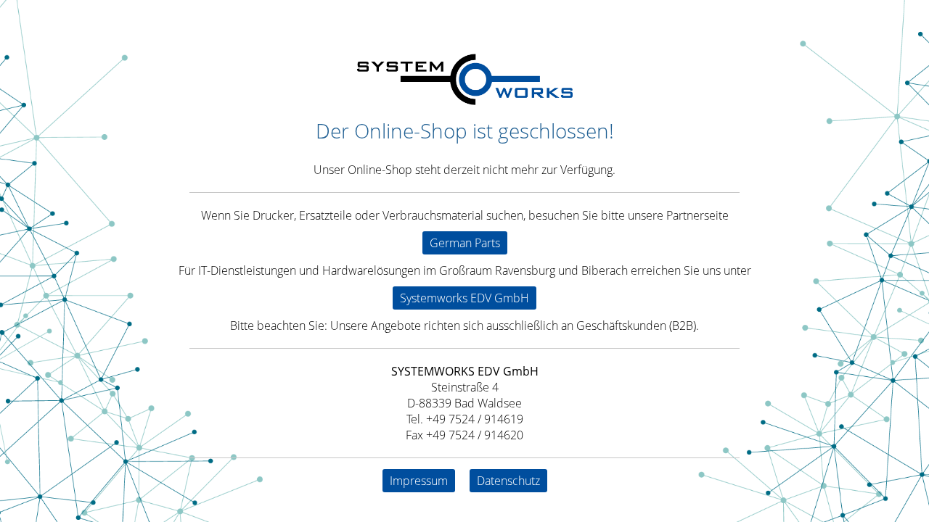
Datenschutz (508, 481)
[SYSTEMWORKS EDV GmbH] (464, 101)
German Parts (465, 243)
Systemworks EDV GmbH (464, 298)
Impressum (419, 481)
